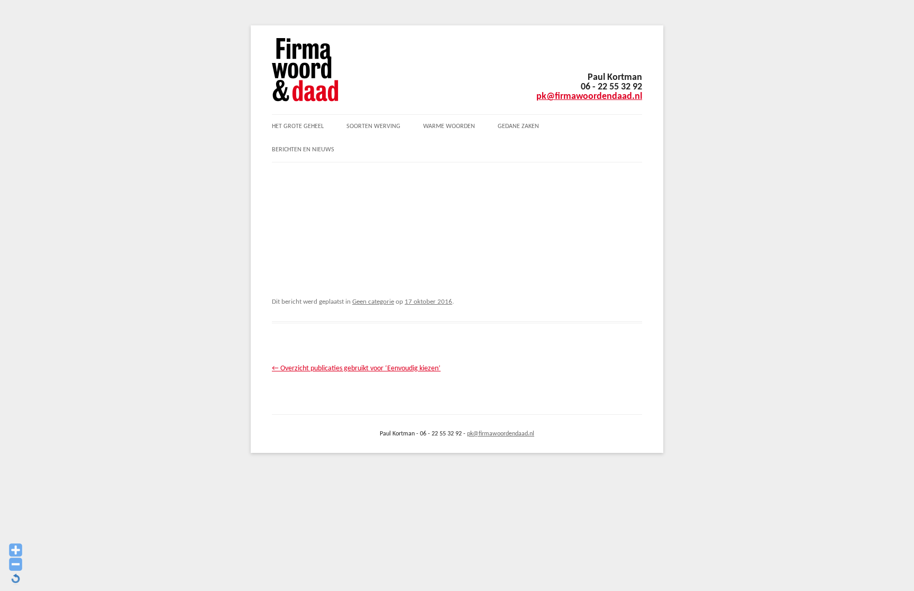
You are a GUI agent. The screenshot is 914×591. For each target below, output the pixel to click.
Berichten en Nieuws (303, 150)
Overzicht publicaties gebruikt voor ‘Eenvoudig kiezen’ (356, 368)
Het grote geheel (298, 126)
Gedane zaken (518, 126)
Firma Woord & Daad (305, 70)
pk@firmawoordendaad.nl (589, 97)
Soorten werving (373, 126)
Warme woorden (449, 126)
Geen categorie (373, 301)
